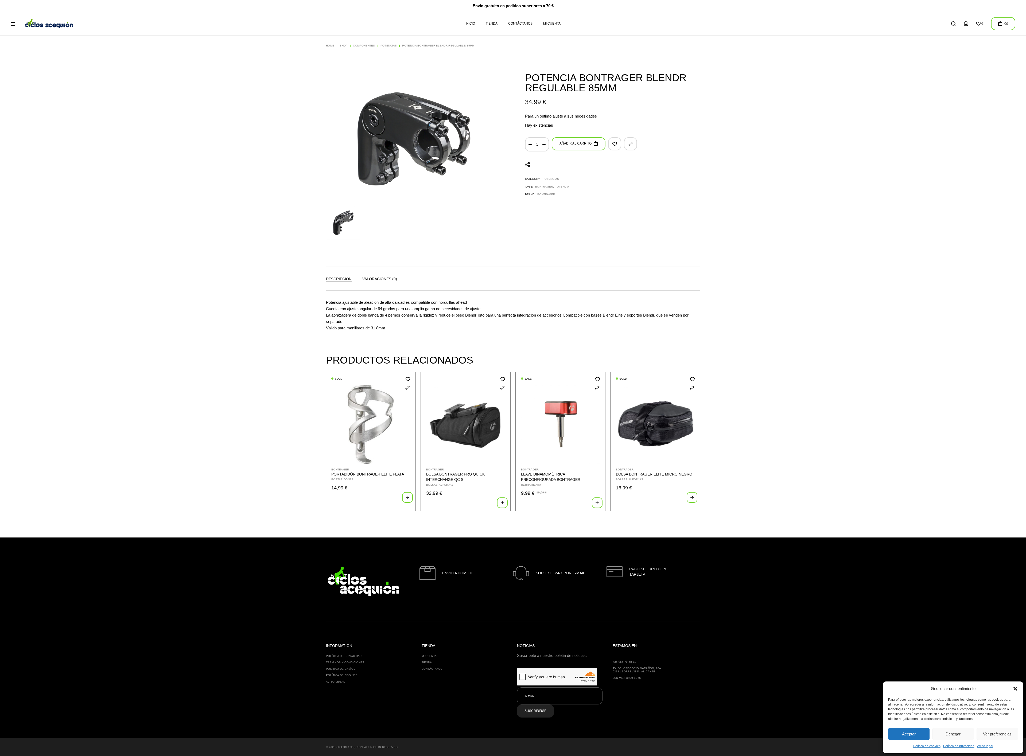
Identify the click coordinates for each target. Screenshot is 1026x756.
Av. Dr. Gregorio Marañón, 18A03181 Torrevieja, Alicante (637, 670)
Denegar (953, 734)
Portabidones (342, 479)
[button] (1015, 688)
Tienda (427, 662)
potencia (562, 186)
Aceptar (909, 734)
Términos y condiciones (345, 662)
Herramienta (531, 484)
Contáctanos (432, 668)
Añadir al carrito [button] (502, 502)
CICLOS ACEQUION (349, 747)
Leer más (407, 497)
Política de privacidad (958, 746)
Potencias (551, 178)
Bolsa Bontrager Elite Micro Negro (654, 474)
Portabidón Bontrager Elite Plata (367, 474)
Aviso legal (985, 746)
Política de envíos (340, 668)
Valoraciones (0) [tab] (379, 279)
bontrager (544, 186)
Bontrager (546, 194)
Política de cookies (927, 746)
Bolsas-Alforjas (440, 484)
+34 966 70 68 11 (624, 661)
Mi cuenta (429, 655)
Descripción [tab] (339, 279)
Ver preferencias (997, 734)
